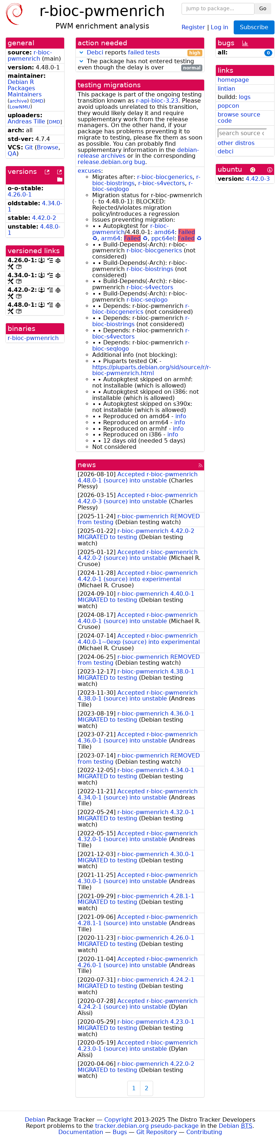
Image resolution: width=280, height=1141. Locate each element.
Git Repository (156, 1132)
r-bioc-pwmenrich (30, 55)
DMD (37, 101)
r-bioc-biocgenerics (164, 176)
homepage (233, 79)
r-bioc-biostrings (150, 269)
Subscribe (254, 27)
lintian (226, 88)
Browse (47, 147)
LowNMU (19, 107)
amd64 (164, 232)
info (180, 416)
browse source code (239, 117)
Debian (35, 1119)
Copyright (118, 1119)
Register (193, 26)
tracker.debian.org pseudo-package (147, 1125)
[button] (81, 52)
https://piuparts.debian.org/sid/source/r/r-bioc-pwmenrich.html (151, 370)
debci (225, 151)
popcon (228, 105)
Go (263, 8)
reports (144, 53)
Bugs (120, 1132)
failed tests (144, 52)
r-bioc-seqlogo (147, 299)
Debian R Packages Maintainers (25, 88)
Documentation (80, 1132)
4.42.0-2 (44, 217)
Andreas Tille (26, 121)
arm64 (110, 238)
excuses (89, 170)
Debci (95, 52)
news (87, 465)
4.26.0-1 (20, 194)
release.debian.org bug (111, 162)
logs (244, 97)
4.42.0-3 (258, 178)
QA (12, 153)
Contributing (204, 1132)
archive (18, 101)
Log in (219, 26)
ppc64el (162, 238)
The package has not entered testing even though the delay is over (139, 64)
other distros (236, 143)
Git (29, 147)
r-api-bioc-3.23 (157, 100)
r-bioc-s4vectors (161, 183)
